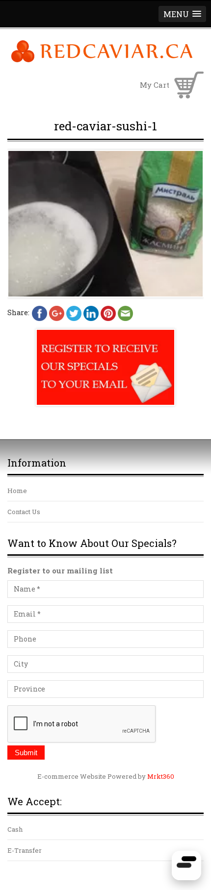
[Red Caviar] (102, 61)
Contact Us (23, 511)
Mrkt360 (160, 776)
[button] (182, 14)
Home (17, 490)
